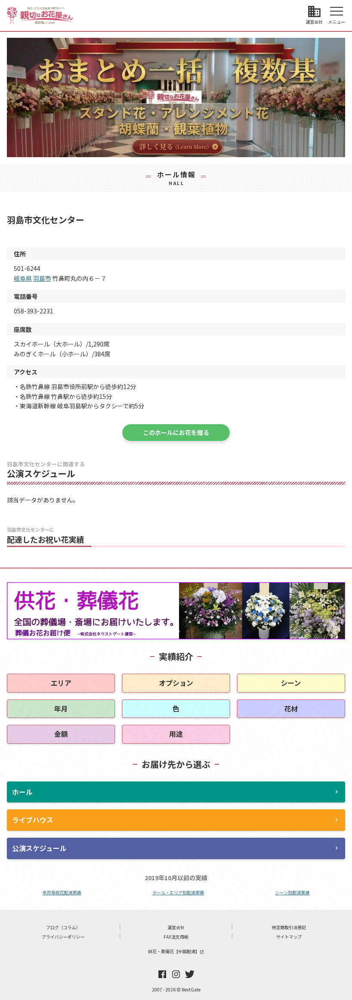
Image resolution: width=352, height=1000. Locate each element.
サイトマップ (289, 936)
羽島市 (42, 278)
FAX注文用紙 (176, 936)
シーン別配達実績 (292, 892)
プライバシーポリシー (63, 936)
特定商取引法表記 (289, 927)
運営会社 (176, 927)
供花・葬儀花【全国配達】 (176, 951)
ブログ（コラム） (63, 927)
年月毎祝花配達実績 (61, 892)
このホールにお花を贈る (176, 432)
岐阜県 (23, 278)
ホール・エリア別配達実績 (178, 892)
